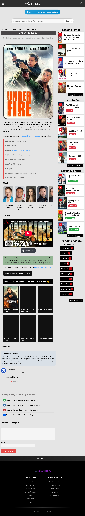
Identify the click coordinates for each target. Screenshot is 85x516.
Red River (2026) (75, 131)
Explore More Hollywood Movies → (17, 273)
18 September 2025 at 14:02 (16, 372)
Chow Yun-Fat (66, 289)
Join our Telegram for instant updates (43, 11)
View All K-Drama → (75, 236)
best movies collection (42, 267)
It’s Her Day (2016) (73, 74)
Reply (15, 382)
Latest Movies (55, 485)
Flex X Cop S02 (74, 226)
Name (3, 442)
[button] (28, 400)
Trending (55, 492)
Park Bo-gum (66, 248)
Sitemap (30, 502)
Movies (8, 29)
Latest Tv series (55, 489)
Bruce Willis (66, 269)
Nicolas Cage (66, 274)
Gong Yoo (65, 253)
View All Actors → (76, 300)
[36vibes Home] (42, 475)
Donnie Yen (66, 279)
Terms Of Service (30, 492)
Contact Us (30, 485)
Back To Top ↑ (42, 458)
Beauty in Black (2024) (73, 118)
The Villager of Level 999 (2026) (72, 106)
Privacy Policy (30, 489)
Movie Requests (55, 495)
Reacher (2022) (75, 156)
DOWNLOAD (29, 250)
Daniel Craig (66, 284)
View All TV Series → (75, 165)
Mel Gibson (66, 258)
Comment (4, 427)
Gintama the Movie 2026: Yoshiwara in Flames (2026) (72, 37)
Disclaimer (30, 499)
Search (69, 21)
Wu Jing (64, 263)
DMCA (30, 495)
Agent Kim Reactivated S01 (73, 189)
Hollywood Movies (19, 29)
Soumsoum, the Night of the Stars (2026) (73, 62)
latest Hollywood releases (30, 136)
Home (3, 29)
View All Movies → (76, 95)
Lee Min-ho (66, 294)
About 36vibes (30, 482)
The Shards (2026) (73, 143)
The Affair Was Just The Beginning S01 (73, 214)
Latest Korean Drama (55, 482)
